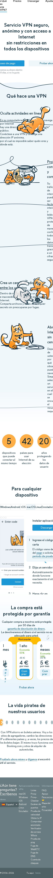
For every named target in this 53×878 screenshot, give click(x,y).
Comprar (6, 672)
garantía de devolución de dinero (26, 628)
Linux (21, 807)
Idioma (3, 799)
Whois (34, 835)
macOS (22, 793)
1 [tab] (9, 592)
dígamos (32, 759)
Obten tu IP (36, 818)
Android (22, 804)
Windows (23, 797)
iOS (20, 800)
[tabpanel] (12, 553)
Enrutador (23, 811)
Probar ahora (26, 687)
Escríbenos (8, 794)
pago (39, 552)
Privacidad (47, 810)
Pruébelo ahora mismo (12, 759)
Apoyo (45, 793)
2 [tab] (11, 592)
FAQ (44, 790)
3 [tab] (13, 592)
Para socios (47, 797)
